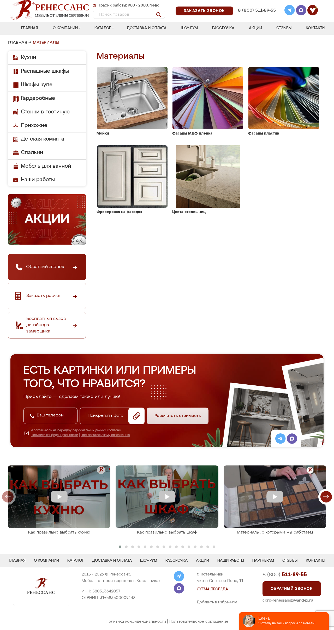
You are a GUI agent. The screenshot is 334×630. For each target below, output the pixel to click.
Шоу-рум (189, 28)
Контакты (315, 28)
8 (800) (285, 574)
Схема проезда (212, 589)
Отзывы (283, 28)
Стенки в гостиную (45, 111)
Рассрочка (223, 28)
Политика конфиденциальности (136, 621)
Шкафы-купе (36, 84)
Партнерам (263, 560)
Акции (255, 28)
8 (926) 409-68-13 (256, 17)
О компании (65, 28)
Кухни (28, 57)
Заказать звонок (204, 11)
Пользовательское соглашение (198, 621)
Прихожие (34, 125)
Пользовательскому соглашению (105, 435)
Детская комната (42, 139)
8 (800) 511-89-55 (257, 10)
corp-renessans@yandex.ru (288, 600)
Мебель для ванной (46, 166)
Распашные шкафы (45, 71)
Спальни (32, 152)
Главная (29, 28)
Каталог (102, 28)
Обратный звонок (292, 589)
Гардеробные (38, 98)
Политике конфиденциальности (54, 435)
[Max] (301, 11)
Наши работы (38, 179)
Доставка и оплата (146, 28)
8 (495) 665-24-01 (256, 4)
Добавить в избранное (217, 602)
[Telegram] (289, 11)
